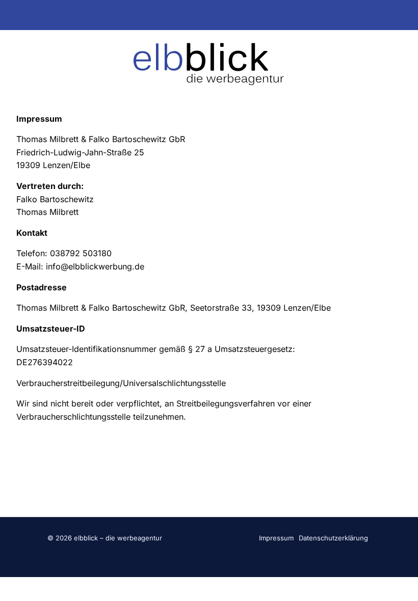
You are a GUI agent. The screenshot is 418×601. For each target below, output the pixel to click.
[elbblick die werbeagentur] (209, 63)
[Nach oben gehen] (397, 580)
